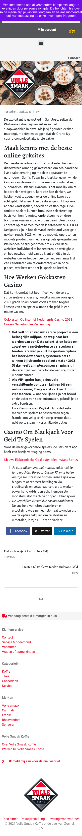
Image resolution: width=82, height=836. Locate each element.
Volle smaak (10, 705)
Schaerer (8, 724)
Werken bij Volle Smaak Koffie (23, 749)
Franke (7, 715)
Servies (7, 686)
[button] (41, 43)
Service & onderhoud (16, 642)
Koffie (6, 671)
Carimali (8, 710)
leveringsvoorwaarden (64, 819)
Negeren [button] (69, 15)
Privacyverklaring (33, 819)
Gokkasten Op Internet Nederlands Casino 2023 (38, 319)
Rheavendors (11, 720)
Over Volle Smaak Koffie (19, 744)
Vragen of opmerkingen (18, 652)
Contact (74, 58)
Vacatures (9, 647)
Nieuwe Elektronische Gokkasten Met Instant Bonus (41, 459)
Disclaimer (10, 819)
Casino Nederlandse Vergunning (27, 324)
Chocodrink (10, 681)
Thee (5, 676)
